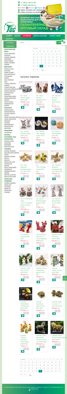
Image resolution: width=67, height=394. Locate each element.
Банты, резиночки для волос (9, 54)
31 (60, 57)
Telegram (39, 7)
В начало (35, 48)
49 (37, 66)
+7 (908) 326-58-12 (28, 5)
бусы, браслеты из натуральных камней (9, 76)
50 (41, 66)
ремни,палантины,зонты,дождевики (10, 117)
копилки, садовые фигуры (9, 157)
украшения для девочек (8, 104)
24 (33, 57)
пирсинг (6, 100)
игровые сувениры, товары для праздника (10, 184)
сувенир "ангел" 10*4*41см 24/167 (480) (57, 236)
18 (41, 54)
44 (49, 63)
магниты (7, 160)
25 (37, 57)
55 (60, 66)
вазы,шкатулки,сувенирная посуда (10, 153)
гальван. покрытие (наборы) (10, 84)
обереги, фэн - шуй (9, 162)
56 (33, 69)
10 (40, 51)
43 (45, 63)
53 (52, 66)
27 (45, 57)
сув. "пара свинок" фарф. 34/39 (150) (25, 98)
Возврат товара (55, 35)
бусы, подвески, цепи (9, 80)
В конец (42, 69)
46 (56, 63)
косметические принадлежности (9, 110)
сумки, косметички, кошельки (10, 120)
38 (56, 60)
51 (45, 66)
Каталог (17, 35)
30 (56, 57)
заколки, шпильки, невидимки (10, 58)
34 (41, 60)
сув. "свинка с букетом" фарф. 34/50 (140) (25, 133)
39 (60, 60)
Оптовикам (27, 35)
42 (41, 63)
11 (43, 51)
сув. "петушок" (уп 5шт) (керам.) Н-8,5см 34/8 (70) (56, 100)
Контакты (9, 38)
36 (49, 60)
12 (47, 51)
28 (49, 57)
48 (33, 66)
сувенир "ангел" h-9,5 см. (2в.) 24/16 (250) (25, 270)
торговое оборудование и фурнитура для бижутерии (9, 125)
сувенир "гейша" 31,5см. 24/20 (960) (57, 270)
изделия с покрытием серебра (10, 95)
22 (56, 54)
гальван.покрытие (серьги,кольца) (9, 91)
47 (60, 63)
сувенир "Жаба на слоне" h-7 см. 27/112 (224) (57, 304)
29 (52, 57)
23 (60, 54)
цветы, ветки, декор (10, 176)
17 (37, 54)
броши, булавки (9, 72)
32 (33, 60)
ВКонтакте (31, 7)
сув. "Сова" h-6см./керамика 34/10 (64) (56, 133)
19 (45, 54)
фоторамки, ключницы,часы (9, 145)
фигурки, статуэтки (10, 174)
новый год (7, 188)
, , (33, 12)
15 (59, 51)
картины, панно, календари (9, 142)
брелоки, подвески (10, 151)
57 (37, 69)
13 (51, 51)
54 (56, 66)
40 (33, 63)
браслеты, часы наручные (9, 69)
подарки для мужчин (8, 164)
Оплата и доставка (40, 35)
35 (45, 60)
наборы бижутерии (10, 98)
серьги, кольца (8, 101)
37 (52, 60)
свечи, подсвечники (10, 167)
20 (49, 54)
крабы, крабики (8, 60)
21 (52, 54)
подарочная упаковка (8, 191)
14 (55, 51)
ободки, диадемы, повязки (9, 63)
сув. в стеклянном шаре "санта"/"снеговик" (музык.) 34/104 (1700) (26, 203)
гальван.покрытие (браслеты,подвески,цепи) (10, 88)
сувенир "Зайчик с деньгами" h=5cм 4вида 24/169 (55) (24, 340)
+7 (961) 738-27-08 (28, 3)
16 (33, 54)
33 (37, 60)
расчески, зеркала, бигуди (9, 114)
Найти (59, 42)
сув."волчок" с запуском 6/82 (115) (24, 236)
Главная (9, 35)
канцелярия (8, 132)
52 (49, 66)
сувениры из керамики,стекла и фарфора (10, 171)
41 (37, 63)
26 (41, 57)
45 (52, 63)
